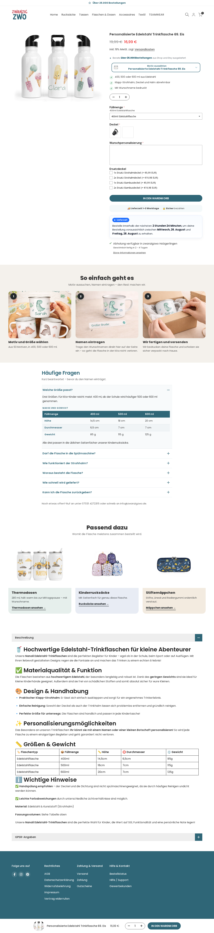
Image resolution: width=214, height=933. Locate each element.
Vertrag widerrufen (57, 899)
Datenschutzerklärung (59, 880)
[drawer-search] (187, 15)
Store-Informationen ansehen (129, 252)
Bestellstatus (118, 874)
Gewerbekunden (121, 886)
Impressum (51, 892)
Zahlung (82, 880)
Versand (82, 874)
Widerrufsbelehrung (57, 886)
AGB (47, 874)
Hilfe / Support (119, 880)
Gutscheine (84, 886)
